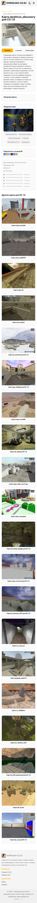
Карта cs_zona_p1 (18, 646)
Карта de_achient (18, 322)
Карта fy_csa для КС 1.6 (18, 840)
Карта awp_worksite (19, 225)
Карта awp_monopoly (18, 516)
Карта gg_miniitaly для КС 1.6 (18, 387)
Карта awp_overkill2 (18, 419)
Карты (10, 11)
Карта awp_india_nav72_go (18, 484)
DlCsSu (21, 899)
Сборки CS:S (6, 875)
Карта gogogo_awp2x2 (19, 678)
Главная (4, 11)
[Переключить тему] (29, 3)
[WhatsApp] (17, 154)
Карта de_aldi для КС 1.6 (18, 452)
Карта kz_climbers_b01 (19, 743)
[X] (12, 154)
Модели (4, 884)
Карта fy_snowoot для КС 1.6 (19, 355)
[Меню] (33, 3)
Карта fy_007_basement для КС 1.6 (19, 775)
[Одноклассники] (7, 154)
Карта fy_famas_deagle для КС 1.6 (18, 549)
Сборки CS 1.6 (6, 872)
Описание (7, 50)
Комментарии (29, 50)
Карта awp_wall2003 (18, 258)
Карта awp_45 (18, 290)
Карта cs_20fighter (18, 710)
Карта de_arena (18, 807)
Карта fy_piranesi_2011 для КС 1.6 (18, 613)
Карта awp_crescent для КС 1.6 (18, 581)
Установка (18, 50)
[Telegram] (9, 154)
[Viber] (14, 154)
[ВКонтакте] (5, 154)
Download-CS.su (16, 3)
